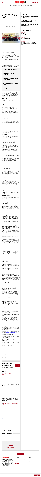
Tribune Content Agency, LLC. (12, 357)
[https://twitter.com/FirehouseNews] (31, 461)
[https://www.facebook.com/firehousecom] (28, 461)
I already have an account (11, 447)
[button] (2, 2)
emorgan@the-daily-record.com (11, 332)
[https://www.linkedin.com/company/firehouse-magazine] (30, 461)
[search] (4, 2)
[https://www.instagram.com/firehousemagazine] (29, 461)
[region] (11, 438)
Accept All (37, 475)
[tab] (4, 436)
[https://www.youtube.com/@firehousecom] (32, 461)
